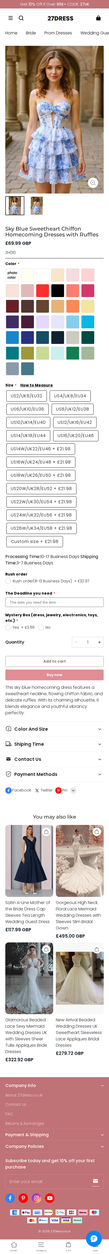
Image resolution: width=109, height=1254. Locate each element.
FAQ (9, 1114)
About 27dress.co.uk (24, 1095)
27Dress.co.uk (61, 1231)
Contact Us (15, 1104)
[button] (10, 18)
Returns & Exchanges (24, 1123)
